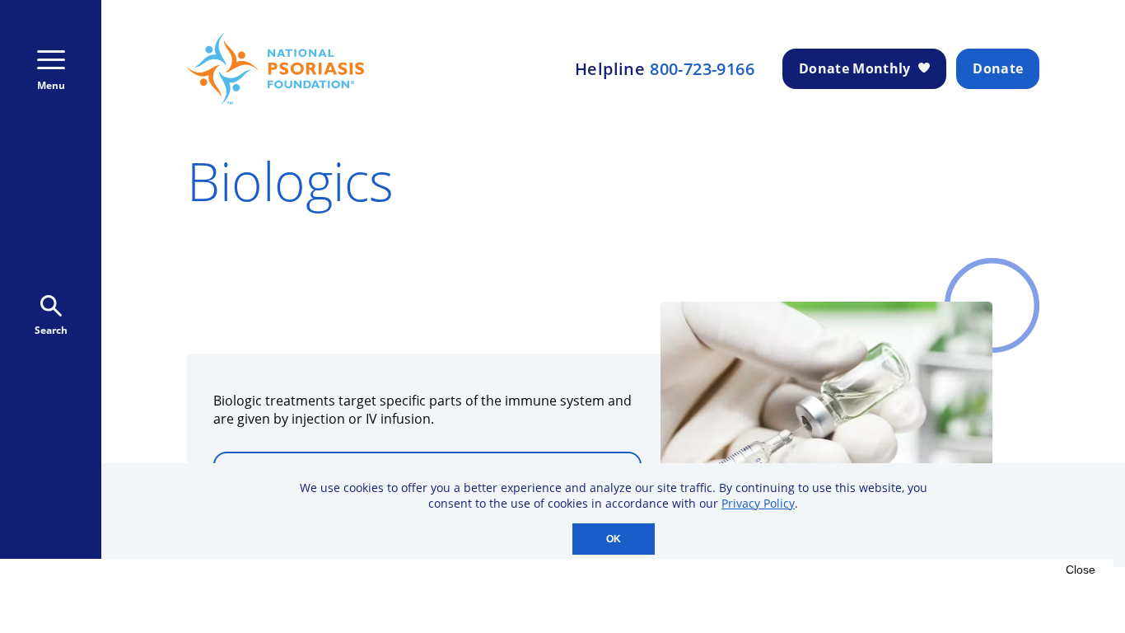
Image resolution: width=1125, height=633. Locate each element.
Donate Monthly (854, 68)
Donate (998, 68)
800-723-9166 (702, 69)
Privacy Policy (758, 503)
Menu (51, 85)
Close (1080, 569)
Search (51, 330)
